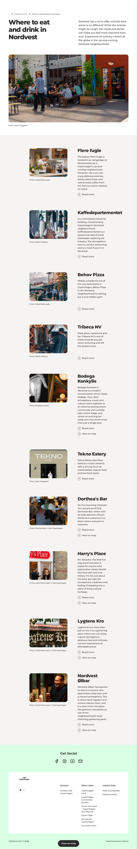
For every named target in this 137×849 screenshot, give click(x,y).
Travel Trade (87, 815)
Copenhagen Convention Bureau (87, 800)
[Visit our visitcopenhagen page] (56, 761)
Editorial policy (110, 794)
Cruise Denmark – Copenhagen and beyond (89, 809)
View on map (68, 843)
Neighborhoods (20, 14)
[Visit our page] (64, 761)
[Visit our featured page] (72, 761)
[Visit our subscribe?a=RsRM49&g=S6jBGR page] (80, 761)
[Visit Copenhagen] (24, 778)
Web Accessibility (111, 790)
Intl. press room (88, 825)
